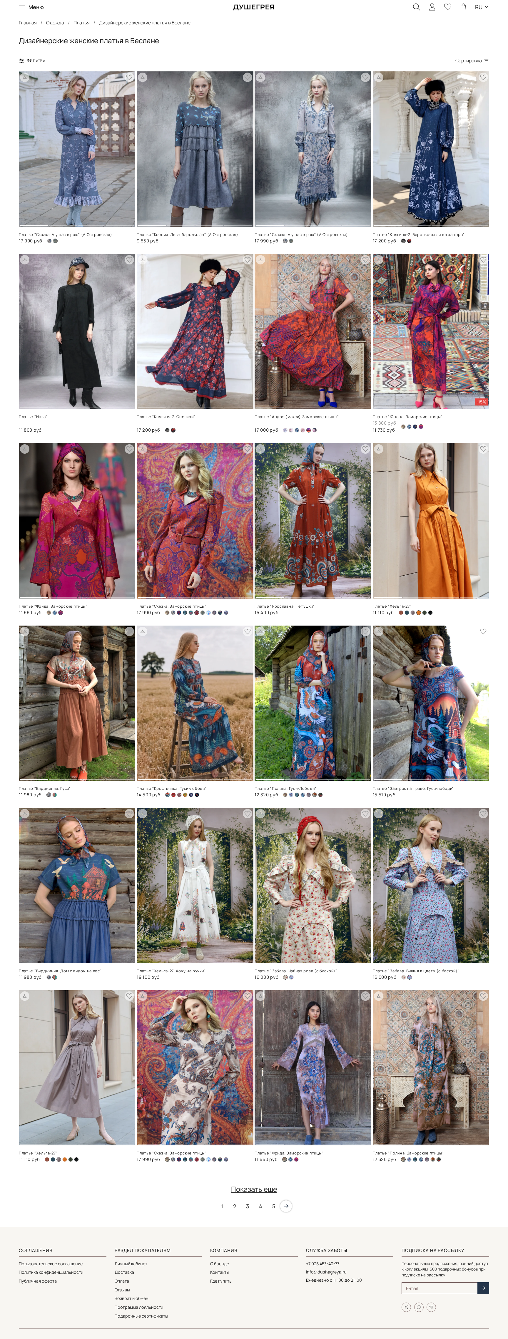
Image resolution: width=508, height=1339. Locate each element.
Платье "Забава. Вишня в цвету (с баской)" (416, 970)
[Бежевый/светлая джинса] (291, 794)
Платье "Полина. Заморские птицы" (408, 1153)
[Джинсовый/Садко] (297, 430)
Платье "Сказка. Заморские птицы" (171, 606)
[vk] (431, 1307)
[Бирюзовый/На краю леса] (185, 612)
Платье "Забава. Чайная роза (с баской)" (296, 970)
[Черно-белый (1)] (167, 430)
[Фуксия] (296, 1159)
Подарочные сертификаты (141, 1316)
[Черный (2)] (409, 241)
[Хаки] (320, 794)
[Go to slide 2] (63, 223)
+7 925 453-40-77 (322, 1263)
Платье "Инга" (33, 416)
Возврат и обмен (131, 1298)
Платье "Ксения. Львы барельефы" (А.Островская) (187, 234)
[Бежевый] (49, 241)
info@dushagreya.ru (326, 1272)
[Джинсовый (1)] (291, 241)
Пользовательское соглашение (51, 1263)
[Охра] (64, 1159)
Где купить (221, 1281)
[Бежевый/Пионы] (291, 430)
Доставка (124, 1272)
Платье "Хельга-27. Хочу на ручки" (171, 970)
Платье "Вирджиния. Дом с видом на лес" (60, 970)
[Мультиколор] (185, 794)
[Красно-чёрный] (179, 794)
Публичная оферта (38, 1281)
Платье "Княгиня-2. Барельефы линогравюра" (419, 234)
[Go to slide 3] (91, 223)
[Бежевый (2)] (403, 426)
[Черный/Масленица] (197, 794)
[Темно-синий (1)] (54, 794)
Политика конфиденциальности (51, 1272)
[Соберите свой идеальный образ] (24, 77)
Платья (81, 22)
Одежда (55, 22)
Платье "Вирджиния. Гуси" (45, 788)
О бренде (219, 1263)
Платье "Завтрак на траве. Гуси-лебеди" (413, 788)
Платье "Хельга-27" (392, 606)
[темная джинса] (226, 612)
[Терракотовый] (432, 1159)
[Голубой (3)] (291, 977)
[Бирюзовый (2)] (179, 612)
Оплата (122, 1281)
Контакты (219, 1272)
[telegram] (406, 1307)
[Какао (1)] (412, 612)
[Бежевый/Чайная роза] (403, 977)
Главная (28, 22)
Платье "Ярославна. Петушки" (285, 606)
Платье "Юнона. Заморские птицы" (408, 416)
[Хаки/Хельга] (424, 612)
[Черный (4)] (220, 612)
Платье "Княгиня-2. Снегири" (166, 416)
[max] (419, 1307)
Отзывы (122, 1290)
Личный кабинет (131, 1263)
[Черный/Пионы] (314, 430)
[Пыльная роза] (302, 430)
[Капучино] (214, 612)
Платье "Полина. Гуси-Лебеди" (285, 788)
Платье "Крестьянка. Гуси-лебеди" (171, 788)
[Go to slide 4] (120, 223)
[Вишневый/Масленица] (173, 794)
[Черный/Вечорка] (191, 794)
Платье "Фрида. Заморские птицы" (53, 606)
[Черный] (430, 612)
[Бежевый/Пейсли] (285, 430)
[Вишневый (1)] (196, 1159)
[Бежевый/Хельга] (401, 612)
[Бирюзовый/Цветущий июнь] (190, 612)
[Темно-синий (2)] (415, 426)
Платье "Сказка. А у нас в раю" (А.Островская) (65, 234)
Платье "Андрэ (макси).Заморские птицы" (297, 416)
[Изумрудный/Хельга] (407, 612)
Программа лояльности (139, 1307)
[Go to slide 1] (34, 223)
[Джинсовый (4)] (208, 612)
